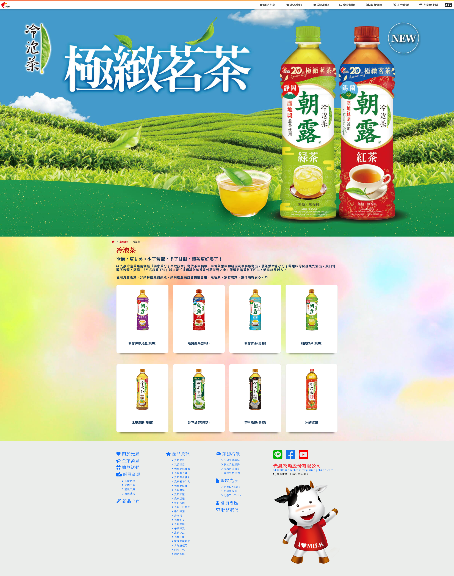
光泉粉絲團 (230, 491)
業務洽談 (231, 453)
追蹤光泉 (229, 480)
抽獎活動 (131, 467)
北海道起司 (180, 545)
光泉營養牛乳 (182, 481)
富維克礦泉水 (182, 541)
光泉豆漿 (179, 498)
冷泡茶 (178, 515)
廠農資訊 (132, 474)
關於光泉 (131, 453)
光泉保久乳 (180, 473)
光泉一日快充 (182, 507)
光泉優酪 (179, 524)
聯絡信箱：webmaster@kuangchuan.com (305, 470)
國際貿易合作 (232, 473)
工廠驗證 (129, 480)
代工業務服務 (232, 464)
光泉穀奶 (179, 490)
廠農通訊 (129, 493)
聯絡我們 (230, 509)
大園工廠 (129, 485)
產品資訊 (181, 453)
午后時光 (179, 528)
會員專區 (229, 503)
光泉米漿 (179, 494)
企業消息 (131, 460)
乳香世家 (179, 464)
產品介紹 (124, 241)
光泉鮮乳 (179, 460)
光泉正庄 (179, 537)
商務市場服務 (232, 468)
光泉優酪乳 (180, 485)
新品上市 (131, 501)
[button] (448, 5)
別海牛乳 (179, 549)
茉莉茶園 (179, 502)
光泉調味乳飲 (182, 468)
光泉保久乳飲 (182, 477)
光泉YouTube (232, 495)
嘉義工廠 (129, 489)
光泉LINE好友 (232, 487)
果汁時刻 (179, 511)
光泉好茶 (179, 520)
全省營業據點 (232, 460)
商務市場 (179, 554)
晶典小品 (179, 532)
